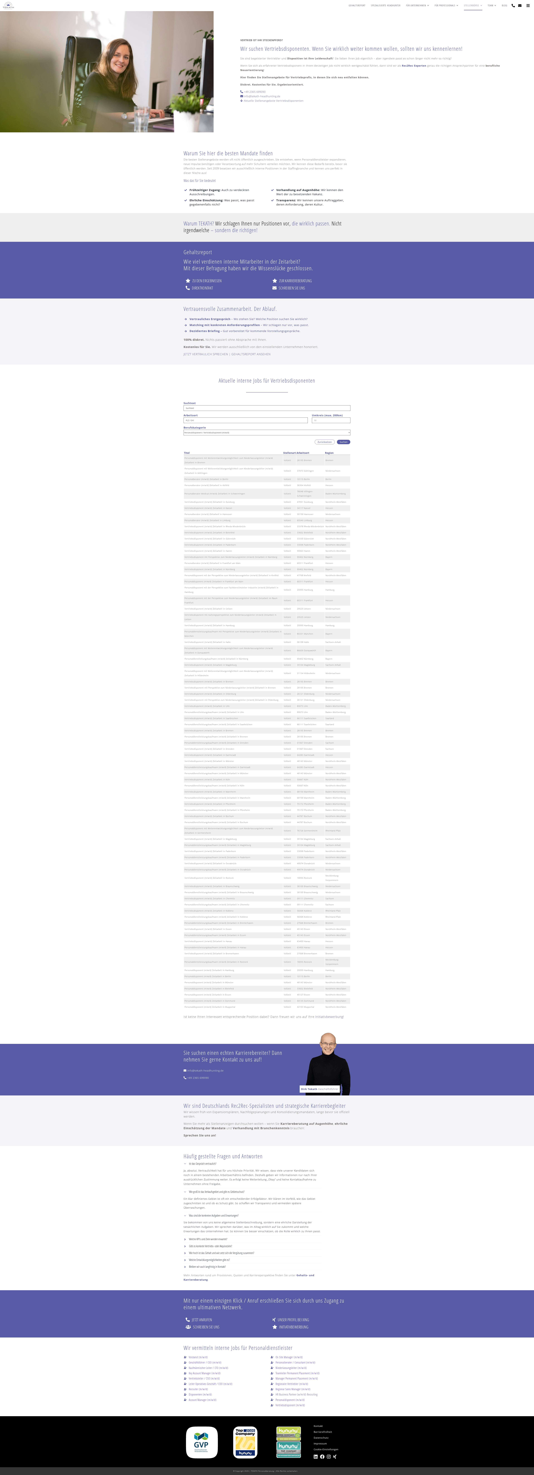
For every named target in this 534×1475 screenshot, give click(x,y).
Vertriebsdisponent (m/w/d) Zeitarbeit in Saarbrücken (211, 718)
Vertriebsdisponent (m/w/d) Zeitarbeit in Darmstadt (210, 755)
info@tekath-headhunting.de (261, 96)
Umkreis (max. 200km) (327, 415)
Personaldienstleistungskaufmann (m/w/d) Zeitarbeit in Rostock (216, 962)
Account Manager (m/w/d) (203, 1400)
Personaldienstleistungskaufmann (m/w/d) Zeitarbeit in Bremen (216, 736)
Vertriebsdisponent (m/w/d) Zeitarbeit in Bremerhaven (212, 953)
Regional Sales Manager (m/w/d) (293, 1389)
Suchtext (190, 403)
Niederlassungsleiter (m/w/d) (291, 1368)
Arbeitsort (191, 415)
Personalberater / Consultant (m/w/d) (295, 1362)
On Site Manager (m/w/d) (289, 1357)
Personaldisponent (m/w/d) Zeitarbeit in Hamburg (209, 970)
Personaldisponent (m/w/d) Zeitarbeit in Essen (208, 994)
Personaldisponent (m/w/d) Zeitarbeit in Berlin (208, 976)
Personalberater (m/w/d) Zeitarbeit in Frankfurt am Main (213, 563)
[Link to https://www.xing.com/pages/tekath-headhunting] (335, 1456)
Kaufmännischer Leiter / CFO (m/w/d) (208, 1368)
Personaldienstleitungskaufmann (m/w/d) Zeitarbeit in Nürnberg (216, 658)
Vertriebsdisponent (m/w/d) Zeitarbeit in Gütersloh (210, 538)
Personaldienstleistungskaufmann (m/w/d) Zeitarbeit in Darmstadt (217, 767)
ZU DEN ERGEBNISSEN (207, 280)
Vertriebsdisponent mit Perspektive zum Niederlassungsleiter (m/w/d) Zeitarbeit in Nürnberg (231, 557)
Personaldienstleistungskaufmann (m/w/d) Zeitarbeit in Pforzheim (217, 810)
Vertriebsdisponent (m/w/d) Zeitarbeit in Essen (208, 929)
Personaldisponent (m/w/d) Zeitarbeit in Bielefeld (209, 988)
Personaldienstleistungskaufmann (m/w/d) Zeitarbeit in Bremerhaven (219, 923)
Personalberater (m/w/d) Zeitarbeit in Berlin (206, 479)
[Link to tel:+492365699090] (513, 5)
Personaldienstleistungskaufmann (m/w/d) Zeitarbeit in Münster (216, 773)
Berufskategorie (195, 427)
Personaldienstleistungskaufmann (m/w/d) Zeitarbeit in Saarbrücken (218, 724)
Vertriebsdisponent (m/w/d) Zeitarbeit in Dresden (209, 749)
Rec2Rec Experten (414, 65)
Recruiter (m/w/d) (198, 1389)
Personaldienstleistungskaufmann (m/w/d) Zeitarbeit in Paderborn (217, 857)
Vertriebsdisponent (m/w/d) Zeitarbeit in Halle (208, 642)
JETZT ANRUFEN (202, 1319)
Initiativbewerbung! (329, 1017)
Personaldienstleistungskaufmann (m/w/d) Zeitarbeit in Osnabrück (218, 869)
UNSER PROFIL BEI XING (293, 1319)
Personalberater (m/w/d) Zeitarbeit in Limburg (207, 520)
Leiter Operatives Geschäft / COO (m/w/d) (211, 1384)
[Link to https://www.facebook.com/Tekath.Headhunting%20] (322, 1456)
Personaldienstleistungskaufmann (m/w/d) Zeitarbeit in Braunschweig (219, 892)
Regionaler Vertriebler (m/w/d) (292, 1384)
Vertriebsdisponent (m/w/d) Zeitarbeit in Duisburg (210, 502)
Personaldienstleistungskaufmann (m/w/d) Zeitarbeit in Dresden (217, 742)
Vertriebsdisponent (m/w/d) (290, 1405)
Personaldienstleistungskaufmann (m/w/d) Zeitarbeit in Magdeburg (218, 845)
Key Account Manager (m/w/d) (205, 1373)
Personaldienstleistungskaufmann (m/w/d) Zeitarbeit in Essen (215, 935)
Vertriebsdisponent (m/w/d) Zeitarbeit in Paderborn (210, 544)
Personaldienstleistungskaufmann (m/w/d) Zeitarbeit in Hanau (215, 947)
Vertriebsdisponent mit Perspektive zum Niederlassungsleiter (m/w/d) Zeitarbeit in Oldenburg (231, 700)
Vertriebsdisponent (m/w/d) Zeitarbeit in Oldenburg (210, 694)
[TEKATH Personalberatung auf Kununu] (288, 1427)
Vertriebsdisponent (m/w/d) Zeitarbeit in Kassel (208, 508)
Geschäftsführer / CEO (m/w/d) (205, 1362)
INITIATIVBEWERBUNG (293, 1327)
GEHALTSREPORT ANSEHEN (251, 354)
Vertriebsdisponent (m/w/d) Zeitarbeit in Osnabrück (210, 863)
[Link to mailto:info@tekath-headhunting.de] (520, 5)
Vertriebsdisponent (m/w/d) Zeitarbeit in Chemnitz (210, 898)
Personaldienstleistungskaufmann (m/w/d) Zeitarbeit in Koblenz (216, 917)
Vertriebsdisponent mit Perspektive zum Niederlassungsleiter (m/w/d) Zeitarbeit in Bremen (230, 687)
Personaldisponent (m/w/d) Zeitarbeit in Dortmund (210, 1001)
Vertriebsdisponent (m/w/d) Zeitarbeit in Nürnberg (210, 569)
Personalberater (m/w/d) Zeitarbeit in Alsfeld (207, 485)
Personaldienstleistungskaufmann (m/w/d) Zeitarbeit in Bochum (216, 822)
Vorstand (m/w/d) (198, 1357)
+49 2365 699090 (254, 91)
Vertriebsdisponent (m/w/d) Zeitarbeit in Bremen (209, 681)
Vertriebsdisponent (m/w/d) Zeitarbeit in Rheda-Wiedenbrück (215, 526)
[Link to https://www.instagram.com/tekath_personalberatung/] (329, 1456)
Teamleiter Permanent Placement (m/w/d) (298, 1373)
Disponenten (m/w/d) (200, 1394)
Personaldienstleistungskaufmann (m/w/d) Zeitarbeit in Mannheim (217, 798)
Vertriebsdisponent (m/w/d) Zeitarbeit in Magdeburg (211, 665)
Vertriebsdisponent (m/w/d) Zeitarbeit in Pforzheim (210, 804)
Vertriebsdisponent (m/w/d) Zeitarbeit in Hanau (208, 941)
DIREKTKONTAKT (202, 288)
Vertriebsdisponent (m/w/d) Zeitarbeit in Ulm (207, 706)
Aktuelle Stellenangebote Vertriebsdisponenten (273, 100)
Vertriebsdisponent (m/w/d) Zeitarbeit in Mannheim (210, 791)
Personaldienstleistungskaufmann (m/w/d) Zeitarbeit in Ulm (214, 712)
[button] (253, 1163)
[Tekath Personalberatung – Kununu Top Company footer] (245, 1427)
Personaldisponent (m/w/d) (290, 1400)
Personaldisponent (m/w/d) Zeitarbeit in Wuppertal (210, 1007)
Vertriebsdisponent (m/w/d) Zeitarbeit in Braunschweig (212, 886)
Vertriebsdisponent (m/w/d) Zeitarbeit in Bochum (209, 816)
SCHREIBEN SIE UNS (292, 288)
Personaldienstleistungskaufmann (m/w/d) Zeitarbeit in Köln (214, 785)
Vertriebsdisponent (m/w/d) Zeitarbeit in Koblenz (209, 910)
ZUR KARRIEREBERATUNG (295, 280)
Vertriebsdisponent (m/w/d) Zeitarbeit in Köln (207, 779)
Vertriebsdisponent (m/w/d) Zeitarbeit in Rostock (209, 878)
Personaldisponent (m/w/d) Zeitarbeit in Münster (209, 982)
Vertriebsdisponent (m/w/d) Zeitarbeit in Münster (209, 761)
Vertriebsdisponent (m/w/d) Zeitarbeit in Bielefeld (209, 532)
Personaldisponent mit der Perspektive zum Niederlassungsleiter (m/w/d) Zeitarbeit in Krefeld (232, 575)
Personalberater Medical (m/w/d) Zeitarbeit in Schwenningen (215, 493)
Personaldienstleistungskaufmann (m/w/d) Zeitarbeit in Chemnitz (217, 904)
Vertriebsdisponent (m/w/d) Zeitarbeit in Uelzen (209, 608)
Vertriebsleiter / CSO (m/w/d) (204, 1378)
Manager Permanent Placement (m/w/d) (297, 1378)
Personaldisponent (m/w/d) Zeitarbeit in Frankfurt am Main (214, 581)
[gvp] (202, 1427)
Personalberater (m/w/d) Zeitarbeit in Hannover (208, 514)
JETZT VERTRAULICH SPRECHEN (206, 354)
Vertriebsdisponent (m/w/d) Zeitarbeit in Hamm (208, 551)
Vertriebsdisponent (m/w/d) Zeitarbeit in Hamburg (210, 625)
